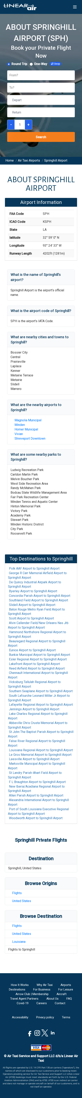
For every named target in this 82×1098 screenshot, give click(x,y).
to (34, 568)
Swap (57, 63)
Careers (41, 1003)
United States (21, 901)
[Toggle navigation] (75, 7)
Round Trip (19, 64)
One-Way (40, 64)
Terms (66, 1017)
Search (41, 137)
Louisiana (18, 942)
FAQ (69, 998)
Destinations (17, 989)
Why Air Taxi (45, 985)
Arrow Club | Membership (32, 994)
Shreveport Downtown (30, 438)
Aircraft (61, 994)
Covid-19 (22, 1003)
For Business (41, 989)
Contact (60, 1003)
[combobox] (9, 75)
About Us (52, 998)
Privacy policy (45, 1017)
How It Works (20, 985)
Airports (66, 985)
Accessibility (20, 1017)
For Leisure (65, 989)
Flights (17, 893)
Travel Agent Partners (24, 998)
